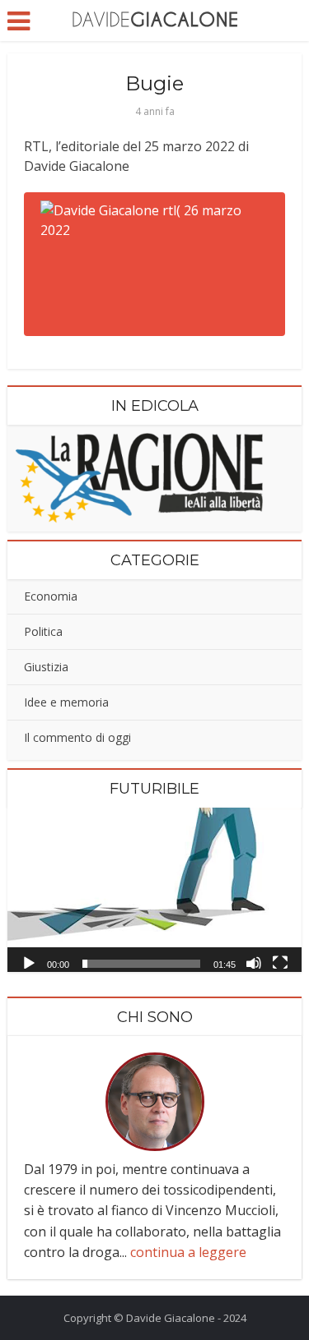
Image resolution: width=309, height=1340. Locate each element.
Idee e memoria (66, 702)
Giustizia (46, 667)
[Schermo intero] (280, 962)
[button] (155, 889)
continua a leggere (188, 1252)
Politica (43, 631)
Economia (50, 596)
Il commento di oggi (77, 737)
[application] (154, 890)
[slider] (140, 964)
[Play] (29, 962)
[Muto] (254, 962)
